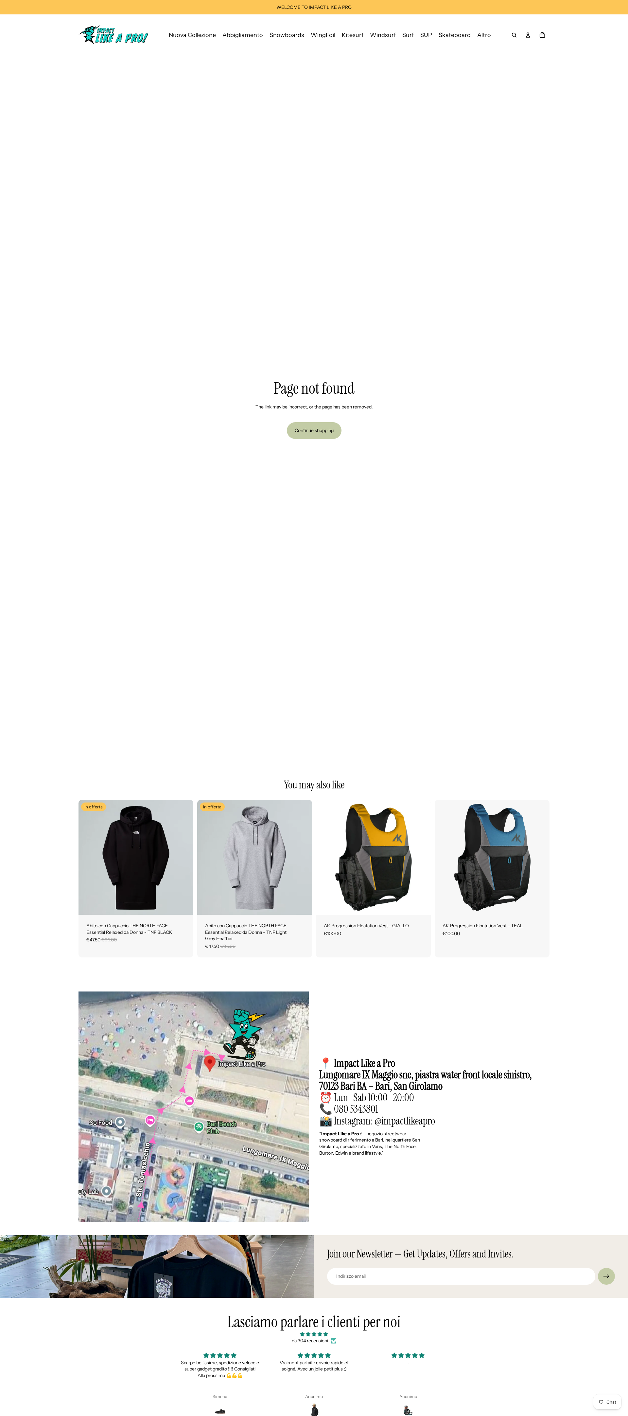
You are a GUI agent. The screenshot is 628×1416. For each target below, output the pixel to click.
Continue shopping (314, 430)
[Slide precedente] (88, 857)
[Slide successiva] (183, 857)
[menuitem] (484, 35)
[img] (314, 1334)
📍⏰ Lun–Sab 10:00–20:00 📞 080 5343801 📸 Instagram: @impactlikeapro (425, 1092)
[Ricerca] (514, 35)
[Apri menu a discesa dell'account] (528, 35)
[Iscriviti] (606, 1276)
